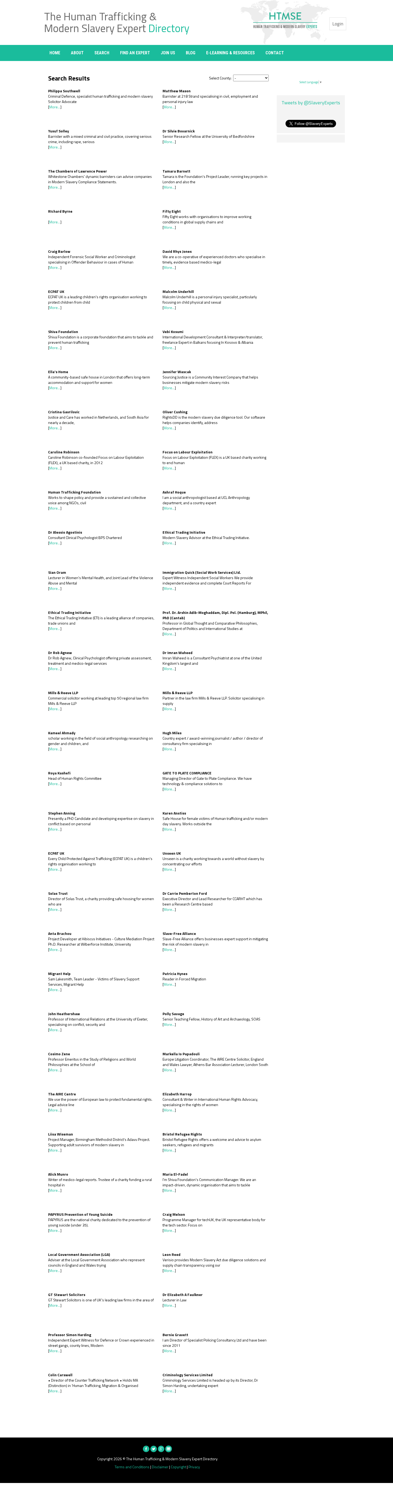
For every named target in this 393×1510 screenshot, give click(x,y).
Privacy (194, 1467)
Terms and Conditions (132, 1467)
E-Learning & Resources (230, 52)
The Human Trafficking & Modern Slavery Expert (116, 22)
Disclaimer (160, 1467)
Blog (190, 52)
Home (54, 52)
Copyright (178, 1467)
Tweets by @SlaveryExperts (311, 102)
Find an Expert (135, 52)
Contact (274, 52)
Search (101, 52)
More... (54, 107)
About (77, 52)
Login (337, 23)
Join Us (168, 52)
